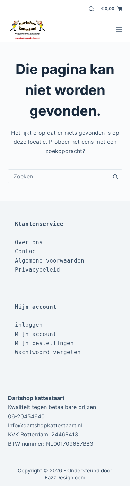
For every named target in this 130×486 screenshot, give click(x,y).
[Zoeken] (91, 8)
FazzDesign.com (65, 477)
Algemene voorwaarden (49, 260)
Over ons (29, 242)
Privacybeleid (37, 269)
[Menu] (119, 29)
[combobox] (58, 176)
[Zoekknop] (115, 176)
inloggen (29, 324)
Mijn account (36, 334)
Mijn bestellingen (44, 343)
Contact (27, 251)
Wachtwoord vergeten (48, 352)
